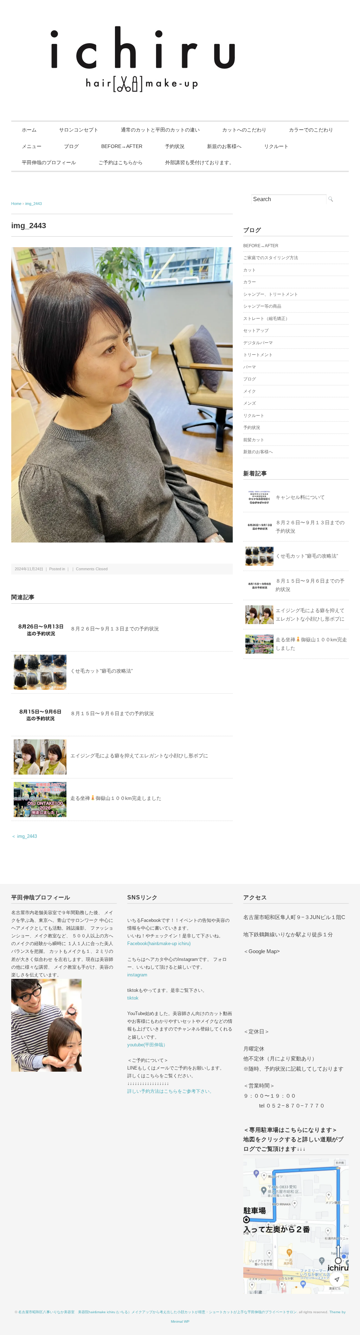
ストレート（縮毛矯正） (266, 318)
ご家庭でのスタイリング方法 (270, 257)
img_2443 (33, 203)
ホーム (29, 130)
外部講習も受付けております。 (199, 162)
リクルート (276, 146)
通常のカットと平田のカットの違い (160, 130)
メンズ (249, 403)
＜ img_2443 (24, 836)
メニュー (31, 146)
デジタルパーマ (258, 342)
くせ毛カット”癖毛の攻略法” (101, 671)
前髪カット (253, 439)
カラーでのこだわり (311, 130)
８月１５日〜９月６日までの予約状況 (112, 713)
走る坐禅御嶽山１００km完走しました (115, 798)
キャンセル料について (300, 497)
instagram (137, 974)
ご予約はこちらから (120, 162)
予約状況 (175, 146)
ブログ (71, 146)
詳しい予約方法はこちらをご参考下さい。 (170, 1091)
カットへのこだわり (244, 130)
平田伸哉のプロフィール (49, 162)
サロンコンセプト (78, 130)
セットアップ (256, 330)
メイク (249, 391)
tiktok (133, 998)
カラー (249, 282)
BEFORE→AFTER (121, 146)
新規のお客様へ (224, 146)
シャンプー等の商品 (262, 306)
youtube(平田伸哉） (147, 1044)
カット (249, 270)
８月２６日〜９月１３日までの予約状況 (114, 628)
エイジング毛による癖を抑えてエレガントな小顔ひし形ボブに (139, 755)
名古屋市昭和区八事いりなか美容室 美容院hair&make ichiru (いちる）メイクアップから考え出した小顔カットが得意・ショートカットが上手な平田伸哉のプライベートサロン (157, 1312)
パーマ (249, 367)
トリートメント (258, 354)
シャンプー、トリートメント (270, 294)
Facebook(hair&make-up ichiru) (159, 943)
